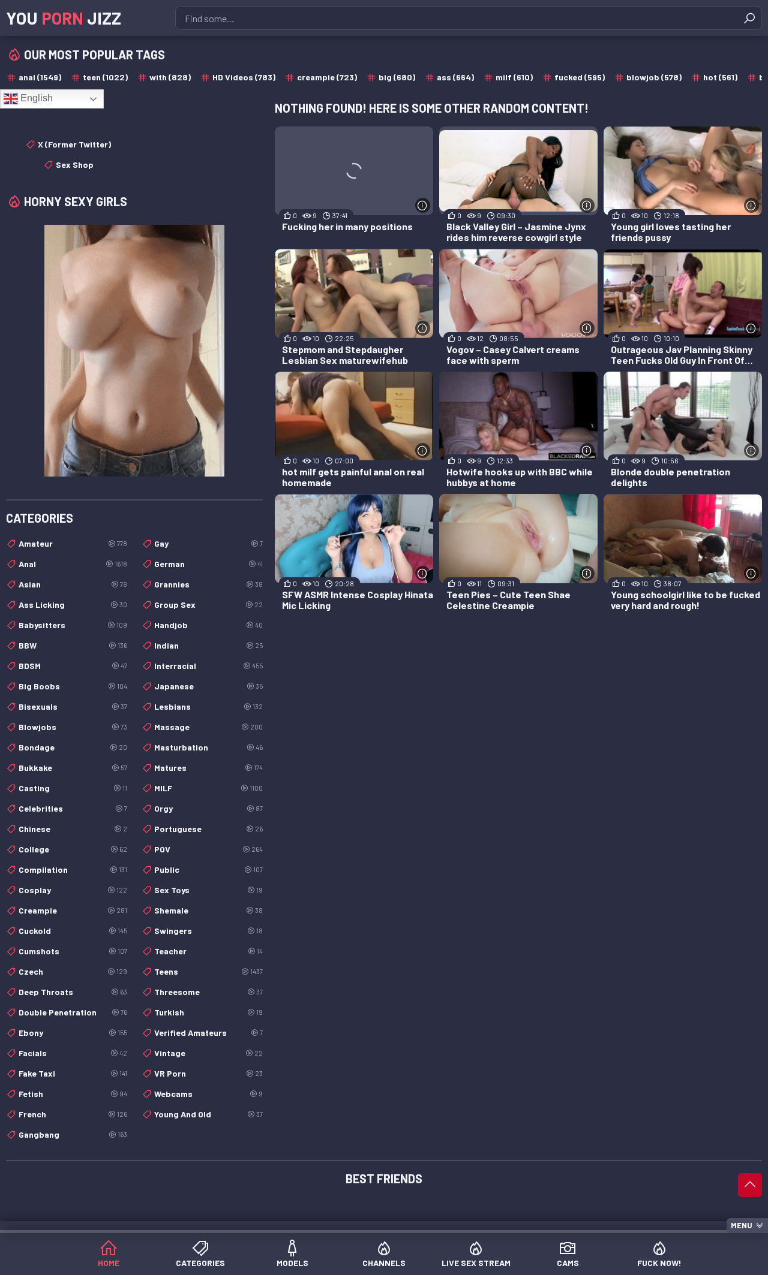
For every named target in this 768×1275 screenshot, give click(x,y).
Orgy (208, 808)
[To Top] (750, 1185)
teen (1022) (105, 77)
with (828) (170, 77)
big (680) (397, 77)
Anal (73, 564)
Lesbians (208, 706)
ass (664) (455, 77)
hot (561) (720, 77)
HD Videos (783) (243, 77)
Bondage (73, 747)
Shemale (208, 910)
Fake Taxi (73, 1073)
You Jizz (63, 18)
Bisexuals (73, 706)
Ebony (73, 1032)
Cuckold (73, 931)
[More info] (422, 205)
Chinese (73, 829)
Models (292, 1263)
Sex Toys (208, 890)
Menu (741, 1225)
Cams (568, 1263)
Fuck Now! (659, 1263)
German (208, 564)
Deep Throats (73, 992)
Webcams (208, 1094)
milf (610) (514, 77)
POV (208, 849)
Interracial (208, 666)
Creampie (73, 910)
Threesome (208, 992)
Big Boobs (73, 686)
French (73, 1114)
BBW (73, 645)
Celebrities (73, 808)
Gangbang (73, 1134)
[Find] (749, 18)
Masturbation (208, 747)
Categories (200, 1263)
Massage (208, 727)
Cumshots (73, 951)
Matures (208, 767)
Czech (73, 971)
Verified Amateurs (208, 1032)
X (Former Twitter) (74, 144)
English (35, 98)
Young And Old (208, 1114)
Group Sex (208, 604)
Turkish (208, 1012)
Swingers (208, 931)
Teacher (208, 951)
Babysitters (73, 625)
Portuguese (208, 829)
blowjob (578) (654, 77)
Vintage (208, 1053)
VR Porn (208, 1073)
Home (108, 1263)
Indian (208, 645)
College (73, 849)
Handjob (208, 625)
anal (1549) (40, 77)
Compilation (73, 869)
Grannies (208, 584)
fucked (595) (579, 77)
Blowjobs (73, 727)
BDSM (73, 666)
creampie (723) (327, 77)
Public (208, 869)
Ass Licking (73, 604)
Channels (384, 1263)
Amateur (73, 543)
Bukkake (73, 767)
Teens (208, 971)
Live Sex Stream (476, 1263)
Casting (73, 788)
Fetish (73, 1094)
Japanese (208, 686)
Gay (208, 543)
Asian (73, 584)
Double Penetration (73, 1012)
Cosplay (73, 890)
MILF (208, 788)
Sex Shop (75, 164)
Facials (73, 1053)
